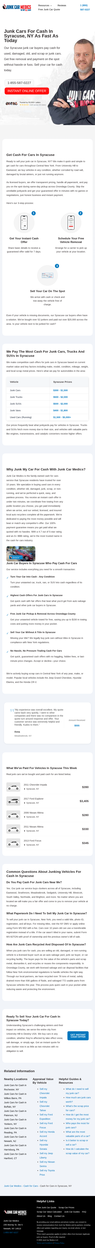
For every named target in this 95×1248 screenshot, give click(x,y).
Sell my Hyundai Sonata (44, 1144)
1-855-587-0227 (10, 1232)
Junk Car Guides (72, 1212)
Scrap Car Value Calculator (49, 1212)
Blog (50, 1216)
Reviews (62, 5)
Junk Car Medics (12, 1186)
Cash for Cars (31, 1186)
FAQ (84, 1212)
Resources (43, 5)
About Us (41, 1216)
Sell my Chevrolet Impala (44, 1093)
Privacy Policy (59, 1243)
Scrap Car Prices (66, 1207)
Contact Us (59, 1216)
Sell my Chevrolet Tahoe (44, 1106)
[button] (85, 7)
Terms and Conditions (45, 1243)
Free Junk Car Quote (49, 9)
